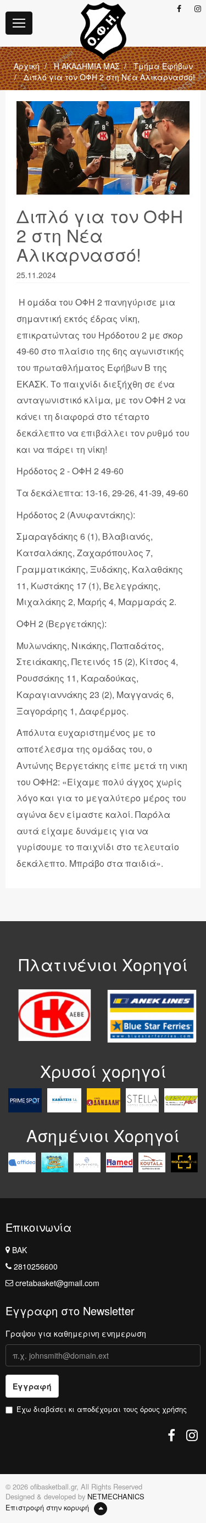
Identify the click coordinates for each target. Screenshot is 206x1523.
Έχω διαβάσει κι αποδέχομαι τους (101, 1409)
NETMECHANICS (115, 1496)
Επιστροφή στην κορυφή (48, 1507)
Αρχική (27, 65)
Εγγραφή (32, 1386)
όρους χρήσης (163, 1409)
